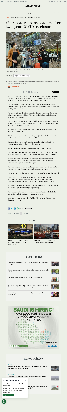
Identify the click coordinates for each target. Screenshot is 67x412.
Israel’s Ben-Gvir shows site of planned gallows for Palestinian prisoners (28, 263)
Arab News (9, 1)
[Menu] (2, 1)
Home (7, 17)
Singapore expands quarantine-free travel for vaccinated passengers (20, 242)
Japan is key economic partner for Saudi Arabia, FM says (26, 13)
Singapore (16, 213)
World (10, 364)
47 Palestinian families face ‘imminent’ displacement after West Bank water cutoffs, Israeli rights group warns (28, 286)
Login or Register (8, 395)
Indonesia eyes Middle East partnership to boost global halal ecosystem (27, 293)
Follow (56, 92)
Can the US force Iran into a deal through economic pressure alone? (27, 377)
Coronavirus (26, 213)
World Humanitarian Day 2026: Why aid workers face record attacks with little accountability (27, 367)
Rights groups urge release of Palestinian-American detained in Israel (43, 13)
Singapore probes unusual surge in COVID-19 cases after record (46, 241)
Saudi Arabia (18, 13)
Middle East (11, 374)
